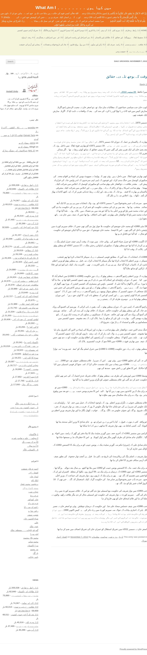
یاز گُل (35, 553)
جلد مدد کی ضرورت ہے (27, 219)
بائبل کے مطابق (31, 250)
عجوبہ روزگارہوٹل (30, 384)
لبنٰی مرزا (34, 534)
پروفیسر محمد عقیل (29, 484)
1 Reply (143, 84)
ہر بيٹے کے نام (32, 331)
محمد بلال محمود (30, 538)
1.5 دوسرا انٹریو (81, 30)
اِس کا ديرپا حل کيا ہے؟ (25, 315)
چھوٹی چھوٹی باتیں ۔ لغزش (26, 246)
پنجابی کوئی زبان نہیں (28, 365)
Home (144, 30)
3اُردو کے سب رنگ (30, 442)
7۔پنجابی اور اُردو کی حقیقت (30, 45)
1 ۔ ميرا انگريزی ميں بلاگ (26, 404)
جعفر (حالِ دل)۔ (30, 488)
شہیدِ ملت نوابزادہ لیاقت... (26, 239)
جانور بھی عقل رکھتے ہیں (24, 193)
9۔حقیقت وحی (122, 52)
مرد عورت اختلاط (30, 354)
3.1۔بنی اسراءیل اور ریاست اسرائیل (79, 37)
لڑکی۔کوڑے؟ (32, 327)
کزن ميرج (34, 292)
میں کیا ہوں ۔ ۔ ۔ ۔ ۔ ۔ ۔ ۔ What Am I (74, 7)
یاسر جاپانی (33, 557)
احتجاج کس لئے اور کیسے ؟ (26, 296)
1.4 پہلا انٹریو (94, 30)
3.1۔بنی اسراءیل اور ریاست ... (24, 227)
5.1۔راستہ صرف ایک (115, 45)
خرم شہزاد (33, 503)
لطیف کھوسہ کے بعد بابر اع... (25, 319)
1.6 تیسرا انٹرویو (66, 30)
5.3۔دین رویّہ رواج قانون (79, 45)
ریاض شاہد (33, 511)
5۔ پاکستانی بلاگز (30, 450)
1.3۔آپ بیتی (106, 30)
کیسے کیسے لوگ (31, 262)
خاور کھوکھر (33, 499)
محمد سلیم (33, 542)
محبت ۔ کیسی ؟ (31, 369)
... (37, 212)
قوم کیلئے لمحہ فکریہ (28, 304)
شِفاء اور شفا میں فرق (28, 277)
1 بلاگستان (33, 434)
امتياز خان (34, 476)
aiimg (32, 143)
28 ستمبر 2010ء (128, 92)
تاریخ (121, 537)
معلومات (95, 537)
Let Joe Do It (24, 208)
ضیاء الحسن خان (31, 519)
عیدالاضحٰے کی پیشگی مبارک (15, 151)
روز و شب (113, 537)
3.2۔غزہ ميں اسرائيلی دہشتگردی (49, 37)
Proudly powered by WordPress (133, 649)
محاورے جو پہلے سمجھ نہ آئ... (24, 334)
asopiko (31, 127)
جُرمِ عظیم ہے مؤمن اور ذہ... (25, 281)
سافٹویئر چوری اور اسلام (27, 285)
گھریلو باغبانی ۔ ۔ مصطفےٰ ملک (24, 530)
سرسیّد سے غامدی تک (28, 308)
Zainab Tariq (29, 135)
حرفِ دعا (34, 496)
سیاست (103, 537)
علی (36, 522)
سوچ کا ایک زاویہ (30, 358)
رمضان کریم (24, 143)
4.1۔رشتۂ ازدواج (28, 37)
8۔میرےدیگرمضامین (138, 52)
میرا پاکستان (32, 545)
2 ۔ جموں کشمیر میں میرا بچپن (24, 407)
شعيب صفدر (32, 515)
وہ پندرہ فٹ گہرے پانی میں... (25, 346)
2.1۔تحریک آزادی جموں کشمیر (29, 30)
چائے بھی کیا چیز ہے (27, 361)
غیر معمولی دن (31, 350)
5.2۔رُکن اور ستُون (98, 45)
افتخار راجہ (33, 473)
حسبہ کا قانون (32, 273)
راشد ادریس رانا (31, 507)
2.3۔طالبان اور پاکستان (104, 37)
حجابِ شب (33, 492)
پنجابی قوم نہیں (31, 254)
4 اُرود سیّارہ (32, 446)
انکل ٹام (34, 480)
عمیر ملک (34, 526)
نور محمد (34, 549)
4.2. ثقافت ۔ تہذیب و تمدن (136, 45)
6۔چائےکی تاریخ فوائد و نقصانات (55, 45)
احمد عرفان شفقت (29, 469)
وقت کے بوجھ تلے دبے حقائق (126, 76)
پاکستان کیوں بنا (31, 342)
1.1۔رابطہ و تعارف (132, 30)
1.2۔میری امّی (118, 30)
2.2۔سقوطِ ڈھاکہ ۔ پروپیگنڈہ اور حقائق (131, 37)
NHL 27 (31, 151)
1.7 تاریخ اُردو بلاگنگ (51, 30)
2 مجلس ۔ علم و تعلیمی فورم (25, 438)
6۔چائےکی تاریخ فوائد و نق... (25, 258)
